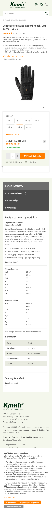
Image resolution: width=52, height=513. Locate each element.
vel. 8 (37, 121)
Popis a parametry (14, 186)
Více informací (9, 497)
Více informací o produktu (13, 56)
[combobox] (23, 13)
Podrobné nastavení (13, 506)
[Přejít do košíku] (47, 4)
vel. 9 (20, 127)
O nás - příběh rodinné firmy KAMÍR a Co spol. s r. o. (23, 437)
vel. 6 (10, 121)
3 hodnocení (20, 33)
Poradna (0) (11, 208)
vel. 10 (28, 127)
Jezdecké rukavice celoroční (15, 20)
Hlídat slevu (32, 162)
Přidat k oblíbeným (15, 162)
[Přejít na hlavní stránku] (21, 5)
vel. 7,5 (27, 121)
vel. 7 (18, 121)
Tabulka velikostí (11, 383)
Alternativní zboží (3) (15, 193)
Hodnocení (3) (11, 200)
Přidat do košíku (33, 156)
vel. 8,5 (10, 127)
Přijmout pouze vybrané (29, 502)
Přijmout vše (11, 502)
